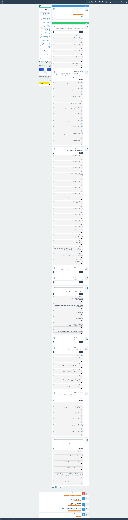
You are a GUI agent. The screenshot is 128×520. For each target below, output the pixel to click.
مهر (78, 516)
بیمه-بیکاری (80, 495)
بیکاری (77, 495)
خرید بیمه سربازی (47, 51)
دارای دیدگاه (81, 37)
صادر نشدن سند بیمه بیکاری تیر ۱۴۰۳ (74, 497)
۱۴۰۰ (76, 516)
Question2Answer (15, 519)
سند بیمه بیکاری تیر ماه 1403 (76, 492)
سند (77, 500)
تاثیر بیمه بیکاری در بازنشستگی (75, 503)
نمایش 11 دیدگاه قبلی (79, 35)
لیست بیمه (48, 34)
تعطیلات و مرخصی (47, 50)
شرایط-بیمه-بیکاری (74, 505)
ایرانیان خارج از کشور (46, 58)
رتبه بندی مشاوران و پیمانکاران (45, 55)
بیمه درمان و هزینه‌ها (47, 54)
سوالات (103, 2)
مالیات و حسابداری (47, 48)
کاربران (92, 2)
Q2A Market (7, 519)
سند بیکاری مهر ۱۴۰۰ (77, 513)
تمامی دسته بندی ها (47, 11)
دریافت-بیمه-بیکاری (79, 505)
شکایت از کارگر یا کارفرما (46, 30)
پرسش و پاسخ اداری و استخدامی (118, 2)
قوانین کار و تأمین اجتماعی (46, 13)
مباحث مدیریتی (47, 57)
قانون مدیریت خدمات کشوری (45, 36)
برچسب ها (99, 2)
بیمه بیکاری (74, 8)
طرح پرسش (88, 2)
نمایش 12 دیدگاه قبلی (79, 355)
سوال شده (82, 8)
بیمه (66, 495)
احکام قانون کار (47, 29)
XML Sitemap (107, 2)
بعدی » (61, 487)
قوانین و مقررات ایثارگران (46, 44)
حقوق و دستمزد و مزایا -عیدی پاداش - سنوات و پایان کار (45, 15)
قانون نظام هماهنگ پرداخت (45, 43)
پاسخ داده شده (81, 71)
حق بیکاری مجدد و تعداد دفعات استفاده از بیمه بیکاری (71, 508)
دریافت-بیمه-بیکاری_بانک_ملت (71, 495)
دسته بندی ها (95, 2)
